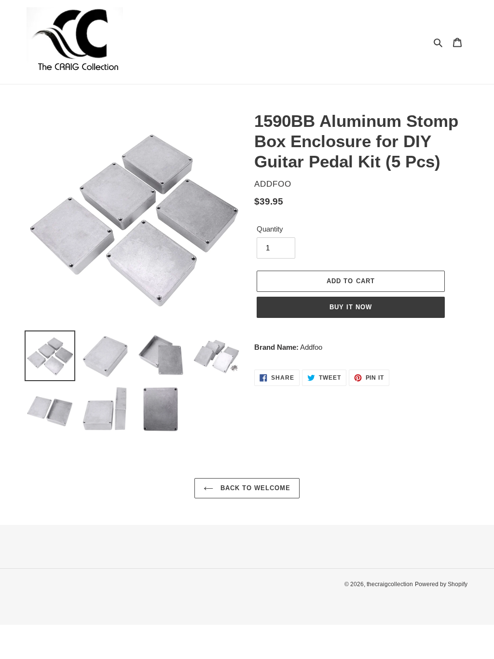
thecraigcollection (390, 584)
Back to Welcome (254, 488)
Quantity (270, 229)
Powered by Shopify (441, 584)
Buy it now (350, 307)
